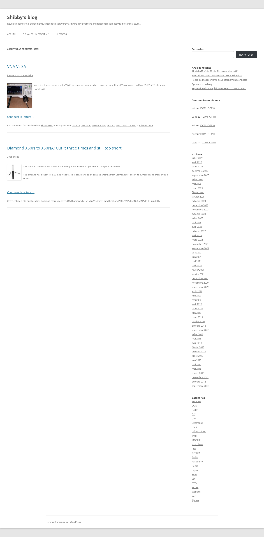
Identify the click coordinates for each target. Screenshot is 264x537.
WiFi (194, 496)
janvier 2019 (198, 321)
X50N (124, 125)
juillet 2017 (197, 355)
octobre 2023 (199, 213)
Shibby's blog (22, 17)
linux (194, 435)
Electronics (46, 125)
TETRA (195, 487)
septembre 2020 (200, 287)
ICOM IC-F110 (207, 108)
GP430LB (86, 125)
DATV (195, 410)
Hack (194, 427)
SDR (194, 478)
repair (195, 470)
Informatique (199, 431)
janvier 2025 (198, 196)
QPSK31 (196, 453)
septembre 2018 (200, 330)
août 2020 (197, 291)
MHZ (84, 201)
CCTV (194, 405)
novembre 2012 (200, 377)
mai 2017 (196, 364)
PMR (120, 201)
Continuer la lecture (20, 116)
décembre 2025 (200, 170)
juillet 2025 (197, 179)
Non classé (197, 444)
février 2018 (198, 347)
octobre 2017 (199, 351)
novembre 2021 (200, 244)
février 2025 (198, 192)
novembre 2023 (200, 209)
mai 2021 (196, 261)
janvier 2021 (198, 274)
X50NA (131, 125)
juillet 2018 (197, 334)
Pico (194, 448)
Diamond (76, 201)
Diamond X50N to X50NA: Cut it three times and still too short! (65, 148)
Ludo (194, 116)
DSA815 (76, 125)
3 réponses (13, 156)
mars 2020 (197, 308)
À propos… (62, 34)
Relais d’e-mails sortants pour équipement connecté (219, 79)
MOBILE (196, 440)
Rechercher (198, 49)
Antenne (196, 401)
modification (110, 201)
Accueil (11, 34)
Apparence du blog (202, 84)
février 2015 (198, 373)
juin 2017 (196, 360)
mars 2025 (197, 188)
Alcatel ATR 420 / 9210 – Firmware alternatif (214, 71)
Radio (44, 201)
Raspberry (197, 461)
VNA (118, 125)
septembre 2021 (200, 248)
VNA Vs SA (16, 66)
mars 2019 (197, 317)
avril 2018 (197, 342)
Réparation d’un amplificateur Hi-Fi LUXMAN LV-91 (219, 88)
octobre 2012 (199, 381)
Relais (195, 465)
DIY (193, 414)
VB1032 (111, 125)
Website (196, 491)
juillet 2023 (197, 218)
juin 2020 (196, 295)
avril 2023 (197, 226)
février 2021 (198, 269)
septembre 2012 (200, 386)
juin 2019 (196, 312)
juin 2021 (196, 256)
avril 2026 (197, 162)
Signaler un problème (36, 34)
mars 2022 (197, 239)
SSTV (194, 483)
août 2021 (197, 252)
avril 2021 (197, 265)
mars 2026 (197, 166)
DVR (194, 418)
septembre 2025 (200, 175)
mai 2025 (196, 183)
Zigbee (195, 500)
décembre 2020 (200, 278)
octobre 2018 (199, 325)
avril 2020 (197, 304)
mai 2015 (196, 368)
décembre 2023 (200, 205)
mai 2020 (196, 299)
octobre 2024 (199, 201)
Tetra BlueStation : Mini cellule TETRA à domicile (217, 75)
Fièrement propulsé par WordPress (63, 521)
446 (68, 201)
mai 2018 (196, 338)
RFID (194, 474)
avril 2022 (197, 235)
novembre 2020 (200, 282)
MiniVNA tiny (99, 125)
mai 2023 (196, 222)
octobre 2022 (199, 231)
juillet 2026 (197, 158)
